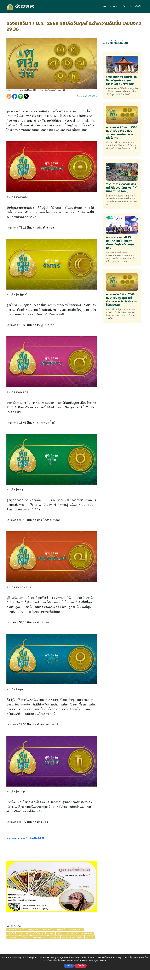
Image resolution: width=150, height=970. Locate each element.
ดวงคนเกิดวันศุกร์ (16, 929)
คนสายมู (113, 6)
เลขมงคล (54, 937)
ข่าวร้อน (123, 6)
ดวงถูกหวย (33, 929)
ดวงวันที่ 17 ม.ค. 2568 (18, 933)
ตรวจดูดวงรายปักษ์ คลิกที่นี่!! (25, 838)
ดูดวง (60, 933)
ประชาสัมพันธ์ (135, 6)
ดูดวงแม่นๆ (87, 933)
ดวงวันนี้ (36, 933)
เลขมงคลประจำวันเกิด (72, 937)
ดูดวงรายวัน (72, 933)
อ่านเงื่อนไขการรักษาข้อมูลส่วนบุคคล (90, 960)
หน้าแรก (9, 90)
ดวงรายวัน (47, 929)
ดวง (105, 6)
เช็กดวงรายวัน (39, 937)
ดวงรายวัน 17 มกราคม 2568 (69, 929)
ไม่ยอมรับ (80, 965)
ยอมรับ (69, 965)
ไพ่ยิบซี (90, 937)
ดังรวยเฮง (25, 6)
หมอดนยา (13, 937)
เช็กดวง (25, 937)
